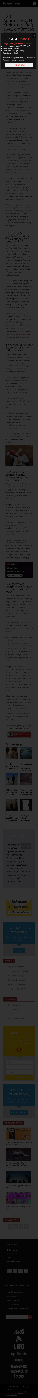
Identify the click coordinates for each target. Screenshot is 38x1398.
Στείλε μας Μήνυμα (13, 1300)
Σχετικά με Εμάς (12, 1296)
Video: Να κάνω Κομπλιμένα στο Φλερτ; (19, 1207)
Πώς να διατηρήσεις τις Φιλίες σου (18, 1187)
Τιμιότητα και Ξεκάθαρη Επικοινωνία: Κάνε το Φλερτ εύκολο (17, 1165)
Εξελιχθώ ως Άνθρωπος (17, 989)
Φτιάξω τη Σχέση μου (16, 980)
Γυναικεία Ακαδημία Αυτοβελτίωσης (19, 1308)
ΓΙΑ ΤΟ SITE (8, 1394)
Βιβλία (10, 1014)
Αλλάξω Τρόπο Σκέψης (17, 984)
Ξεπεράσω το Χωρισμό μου (18, 971)
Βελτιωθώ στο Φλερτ (16, 975)
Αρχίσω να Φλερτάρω (16, 967)
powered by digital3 (11, 1395)
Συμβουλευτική (14, 1009)
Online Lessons (14, 1005)
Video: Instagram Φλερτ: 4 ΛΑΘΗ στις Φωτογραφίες (19, 1143)
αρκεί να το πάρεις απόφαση (17, 334)
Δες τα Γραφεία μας (13, 1304)
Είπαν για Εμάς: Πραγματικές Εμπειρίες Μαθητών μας (16, 1292)
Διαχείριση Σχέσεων (16, 1018)
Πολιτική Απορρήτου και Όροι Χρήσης (16, 1392)
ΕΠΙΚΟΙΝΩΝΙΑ (18, 1394)
